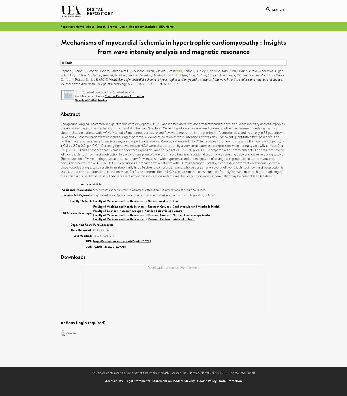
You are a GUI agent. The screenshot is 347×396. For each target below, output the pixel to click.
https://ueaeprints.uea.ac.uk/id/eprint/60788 (122, 241)
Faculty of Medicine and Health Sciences (119, 201)
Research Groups (158, 206)
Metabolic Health (184, 219)
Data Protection (230, 381)
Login (123, 26)
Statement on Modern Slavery (173, 381)
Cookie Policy (207, 381)
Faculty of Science (104, 211)
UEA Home (166, 26)
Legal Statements (137, 381)
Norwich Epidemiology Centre (163, 211)
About (90, 26)
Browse (112, 26)
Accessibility (114, 381)
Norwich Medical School (163, 201)
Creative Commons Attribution (124, 96)
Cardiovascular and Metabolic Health (196, 206)
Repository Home (72, 26)
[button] (63, 333)
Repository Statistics (143, 26)
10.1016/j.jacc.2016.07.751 (109, 247)
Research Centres (159, 219)
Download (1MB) (85, 100)
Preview (102, 100)
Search (101, 26)
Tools (68, 62)
